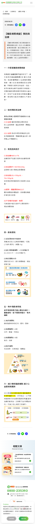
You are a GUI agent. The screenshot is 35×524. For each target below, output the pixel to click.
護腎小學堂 (21, 11)
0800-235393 (17, 491)
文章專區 (13, 11)
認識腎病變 (6, 14)
